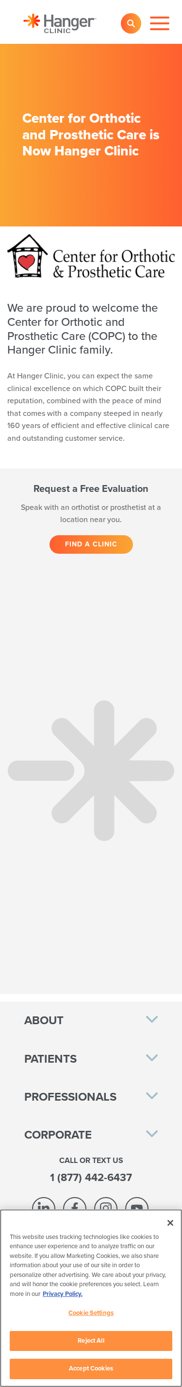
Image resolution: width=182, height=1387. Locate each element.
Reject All (91, 1341)
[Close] (170, 1223)
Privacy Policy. (63, 1294)
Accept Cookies (91, 1368)
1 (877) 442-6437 (91, 1177)
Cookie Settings (91, 1313)
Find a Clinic (91, 544)
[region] (91, 1298)
